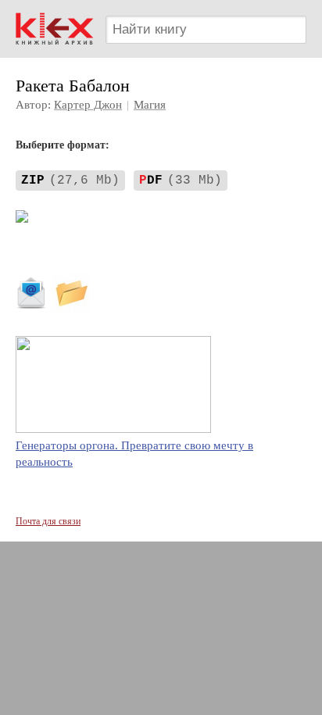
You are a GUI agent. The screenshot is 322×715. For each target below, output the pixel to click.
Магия (150, 104)
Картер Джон (88, 104)
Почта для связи (48, 521)
